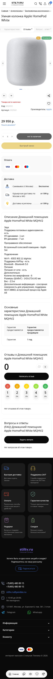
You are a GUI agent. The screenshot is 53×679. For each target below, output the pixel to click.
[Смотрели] (24, 674)
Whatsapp (37, 612)
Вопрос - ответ (43, 29)
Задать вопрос (26, 439)
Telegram (11, 612)
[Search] (36, 4)
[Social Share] (49, 96)
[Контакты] (40, 4)
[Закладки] (37, 674)
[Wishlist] (49, 103)
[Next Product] (11, 96)
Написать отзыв (26, 376)
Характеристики (12, 29)
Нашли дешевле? (8, 125)
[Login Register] (45, 4)
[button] (2, 63)
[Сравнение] (43, 674)
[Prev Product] (4, 96)
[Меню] (4, 4)
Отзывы (27, 29)
